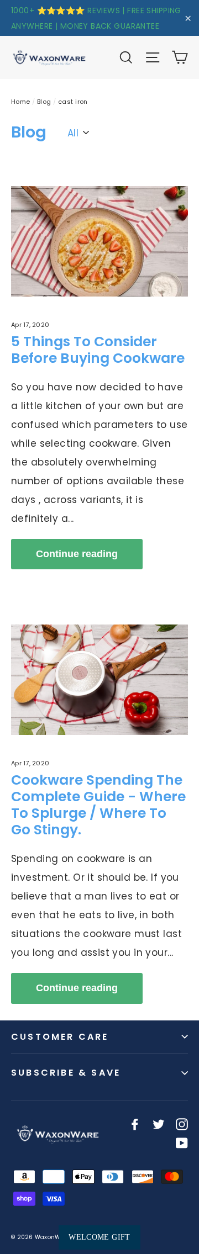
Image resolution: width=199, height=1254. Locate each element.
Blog (44, 101)
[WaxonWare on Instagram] (182, 1123)
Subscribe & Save (66, 1072)
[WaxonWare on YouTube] (182, 1142)
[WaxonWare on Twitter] (159, 1123)
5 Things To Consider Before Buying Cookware (98, 350)
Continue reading (77, 553)
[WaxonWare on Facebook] (135, 1123)
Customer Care (60, 1036)
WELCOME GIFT (99, 1237)
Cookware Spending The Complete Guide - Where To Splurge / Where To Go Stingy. (98, 804)
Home (20, 101)
